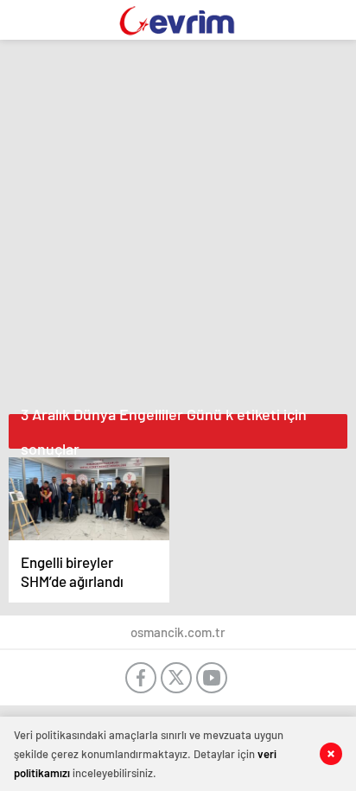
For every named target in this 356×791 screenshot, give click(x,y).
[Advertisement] (178, 222)
